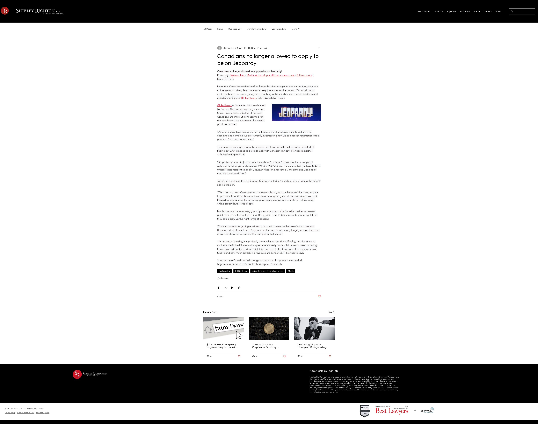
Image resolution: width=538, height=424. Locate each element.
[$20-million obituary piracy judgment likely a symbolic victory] (223, 328)
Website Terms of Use (25, 413)
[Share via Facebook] (218, 287)
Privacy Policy (10, 413)
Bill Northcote (241, 271)
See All (332, 312)
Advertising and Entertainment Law (267, 271)
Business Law (234, 28)
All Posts (207, 28)
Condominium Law (256, 28)
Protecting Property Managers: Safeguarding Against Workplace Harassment (312, 346)
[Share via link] (239, 287)
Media (291, 271)
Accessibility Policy (43, 413)
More (294, 28)
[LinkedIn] (414, 410)
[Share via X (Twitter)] (225, 287)
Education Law (279, 28)
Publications (223, 278)
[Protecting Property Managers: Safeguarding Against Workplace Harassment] (314, 328)
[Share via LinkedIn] (232, 287)
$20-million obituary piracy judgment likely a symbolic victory (221, 346)
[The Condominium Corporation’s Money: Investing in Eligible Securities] (269, 328)
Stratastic (40, 408)
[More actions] (319, 48)
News (220, 28)
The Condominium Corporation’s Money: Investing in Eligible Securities (268, 346)
